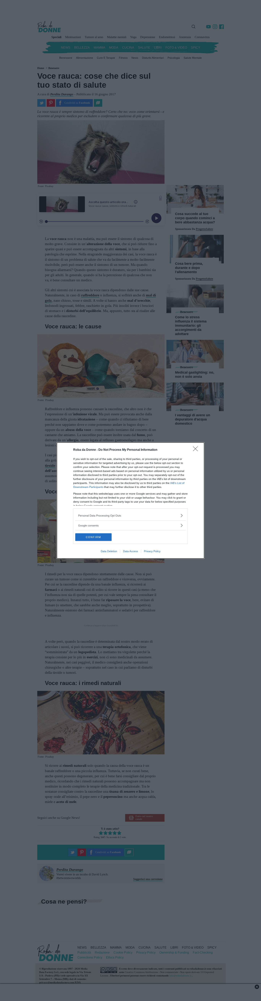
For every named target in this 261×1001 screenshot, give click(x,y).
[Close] (196, 450)
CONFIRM (93, 537)
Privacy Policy (152, 551)
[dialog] (130, 500)
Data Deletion (109, 551)
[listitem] (130, 515)
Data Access (130, 551)
